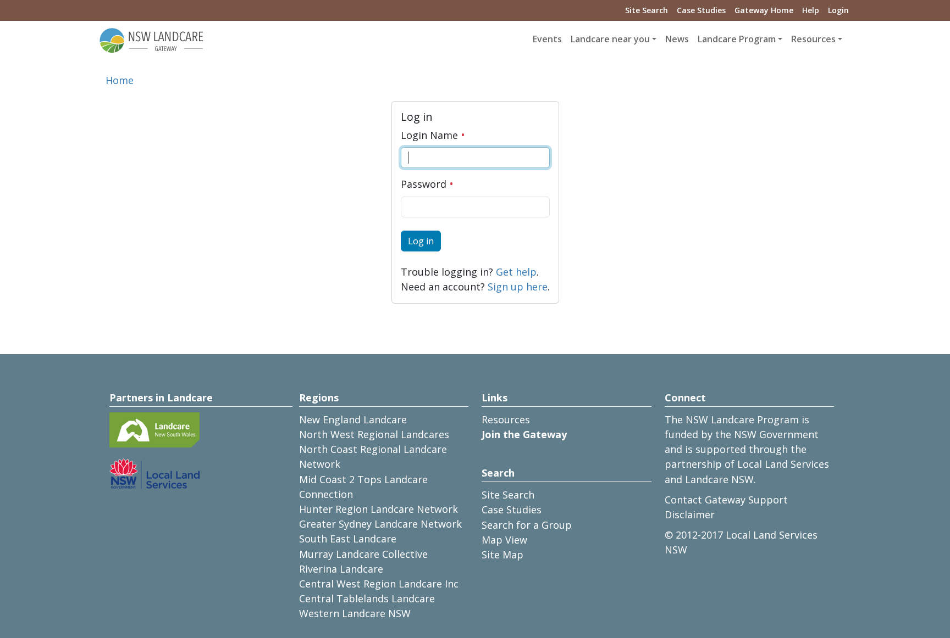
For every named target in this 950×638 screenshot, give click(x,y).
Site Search (646, 10)
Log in (421, 241)
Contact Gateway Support (726, 499)
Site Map (502, 554)
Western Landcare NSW (355, 613)
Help (810, 10)
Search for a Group (527, 524)
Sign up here (518, 286)
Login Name (431, 135)
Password (425, 184)
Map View (504, 539)
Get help (516, 271)
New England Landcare (353, 419)
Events (547, 39)
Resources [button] (813, 39)
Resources (506, 419)
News (677, 39)
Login (838, 10)
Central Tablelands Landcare (367, 598)
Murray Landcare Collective (363, 554)
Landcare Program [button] (737, 39)
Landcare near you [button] (610, 39)
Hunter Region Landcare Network (378, 509)
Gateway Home (763, 10)
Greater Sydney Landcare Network (380, 523)
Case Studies (701, 10)
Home (120, 80)
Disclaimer (690, 514)
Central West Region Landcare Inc (379, 583)
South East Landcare (347, 538)
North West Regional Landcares (374, 434)
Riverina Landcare (341, 568)
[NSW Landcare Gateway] (152, 39)
